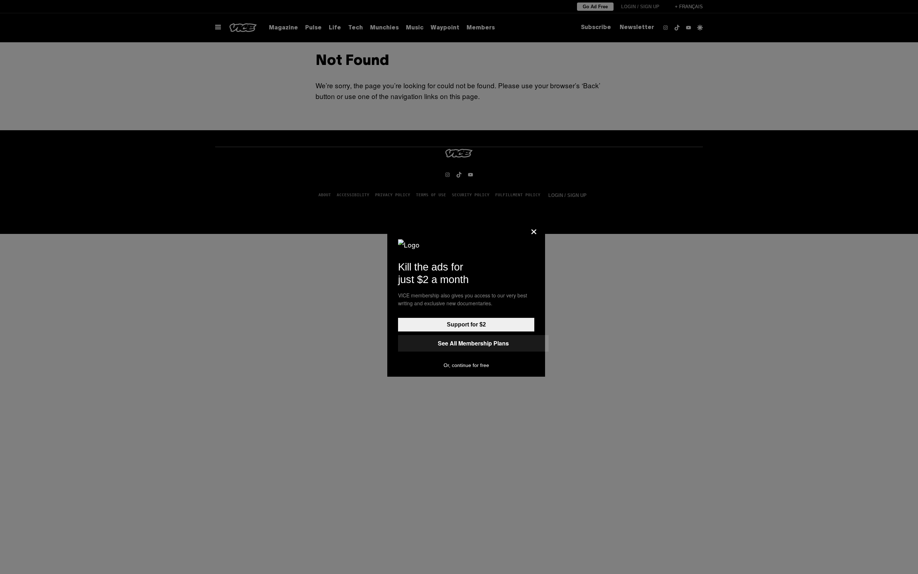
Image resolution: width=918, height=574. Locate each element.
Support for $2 (466, 324)
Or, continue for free (466, 365)
